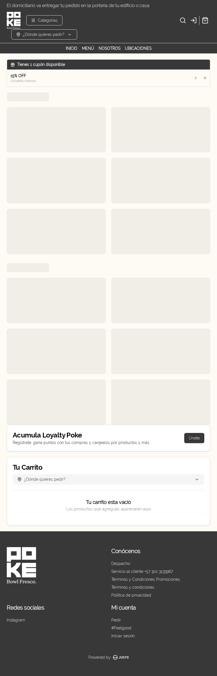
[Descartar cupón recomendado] (205, 78)
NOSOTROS (109, 48)
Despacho (120, 563)
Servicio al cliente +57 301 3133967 (142, 571)
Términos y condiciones (132, 587)
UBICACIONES (138, 48)
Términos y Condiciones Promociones (145, 579)
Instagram (16, 620)
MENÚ (88, 48)
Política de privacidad (131, 595)
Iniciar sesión (123, 636)
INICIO (71, 48)
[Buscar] (183, 20)
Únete (194, 438)
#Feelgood (121, 628)
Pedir (116, 620)
